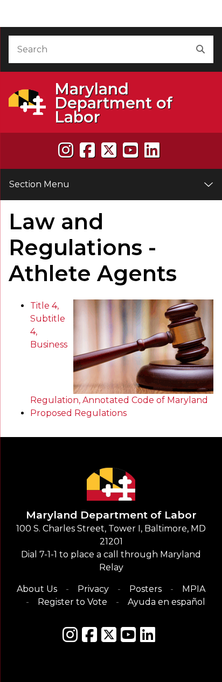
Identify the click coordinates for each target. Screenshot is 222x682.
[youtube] (130, 150)
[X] (108, 150)
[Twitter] (108, 634)
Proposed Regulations (78, 413)
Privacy (93, 589)
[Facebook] (87, 150)
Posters (145, 589)
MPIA (193, 589)
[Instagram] (65, 150)
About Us (37, 589)
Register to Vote (72, 602)
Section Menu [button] (39, 184)
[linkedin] (151, 150)
